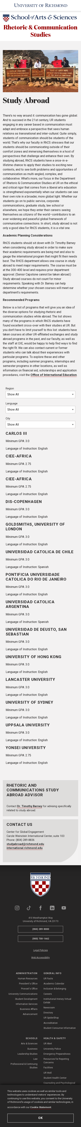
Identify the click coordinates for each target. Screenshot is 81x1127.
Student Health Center (55, 1078)
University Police (52, 1049)
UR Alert (48, 1043)
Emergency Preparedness (57, 1054)
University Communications (22, 994)
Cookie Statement (40, 1107)
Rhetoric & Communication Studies (40, 30)
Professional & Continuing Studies (24, 1066)
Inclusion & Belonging (55, 988)
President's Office (28, 983)
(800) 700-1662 (40, 938)
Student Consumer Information (60, 1028)
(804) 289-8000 (40, 929)
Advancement (30, 1014)
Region (10, 388)
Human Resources (27, 978)
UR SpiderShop (51, 1017)
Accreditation (51, 1023)
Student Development (26, 999)
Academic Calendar (54, 983)
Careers (48, 994)
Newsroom (49, 1007)
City (8, 418)
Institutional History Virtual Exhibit (57, 1001)
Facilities (48, 1067)
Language (12, 403)
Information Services (26, 1004)
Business (32, 1049)
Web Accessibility (40, 957)
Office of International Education (54, 375)
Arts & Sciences (29, 1043)
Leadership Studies (27, 1054)
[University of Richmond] (40, 5)
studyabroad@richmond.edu (25, 844)
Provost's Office (29, 988)
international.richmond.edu (25, 848)
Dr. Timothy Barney (29, 806)
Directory (48, 1012)
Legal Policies (40, 950)
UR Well (48, 1073)
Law (35, 1059)
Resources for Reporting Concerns (56, 1061)
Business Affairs (28, 1009)
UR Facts (48, 978)
